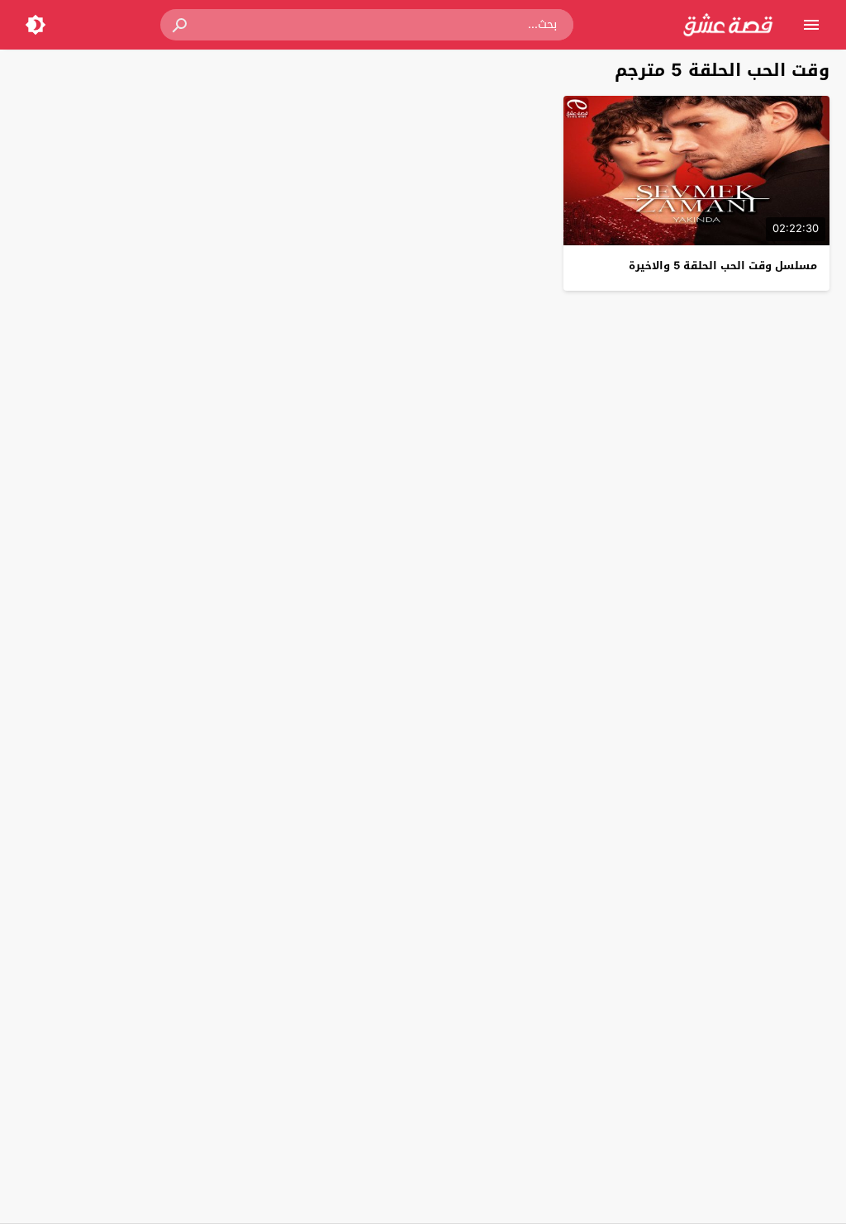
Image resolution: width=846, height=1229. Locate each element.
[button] (181, 24)
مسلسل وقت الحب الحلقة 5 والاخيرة (723, 265)
